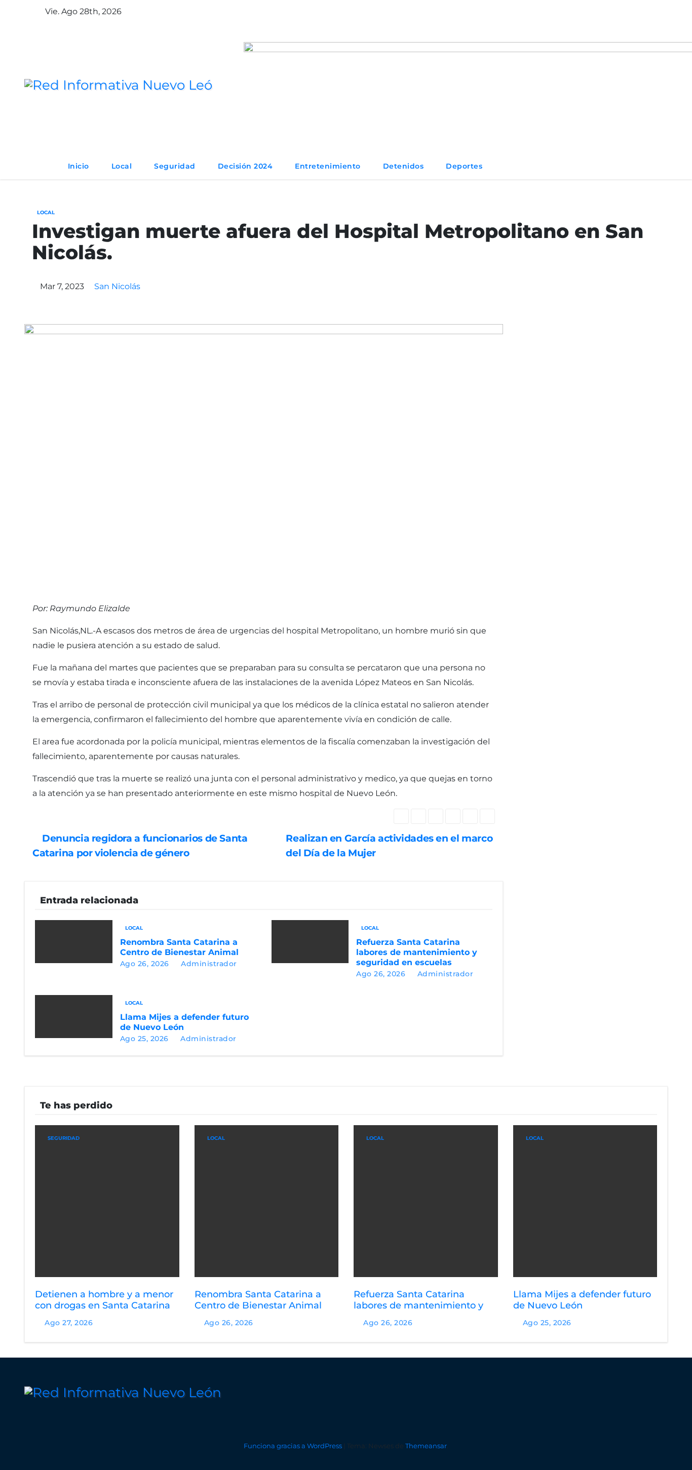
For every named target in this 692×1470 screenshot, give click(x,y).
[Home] (40, 166)
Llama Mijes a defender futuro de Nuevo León (582, 1300)
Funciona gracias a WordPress (293, 1446)
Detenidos (403, 166)
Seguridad (175, 166)
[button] (630, 166)
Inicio (78, 166)
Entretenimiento (328, 166)
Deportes (464, 166)
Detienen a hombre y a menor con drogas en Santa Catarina (104, 1300)
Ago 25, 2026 (144, 1038)
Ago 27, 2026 (69, 1322)
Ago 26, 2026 (144, 963)
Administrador (208, 963)
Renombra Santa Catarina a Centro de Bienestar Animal (179, 947)
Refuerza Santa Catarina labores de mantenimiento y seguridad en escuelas (416, 952)
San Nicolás (117, 286)
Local (121, 166)
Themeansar (426, 1446)
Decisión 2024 (245, 166)
